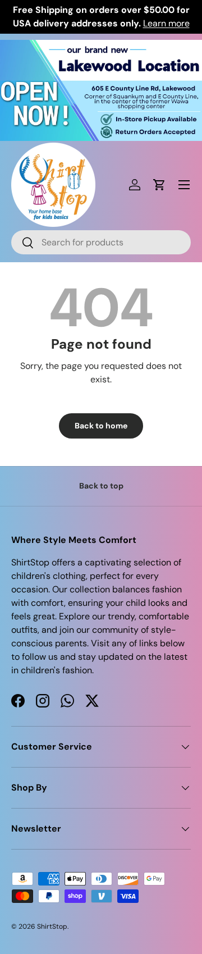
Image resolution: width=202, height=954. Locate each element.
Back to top (101, 486)
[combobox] (101, 242)
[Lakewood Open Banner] (101, 46)
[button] (159, 184)
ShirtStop (52, 926)
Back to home (101, 426)
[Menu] (184, 184)
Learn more (166, 23)
